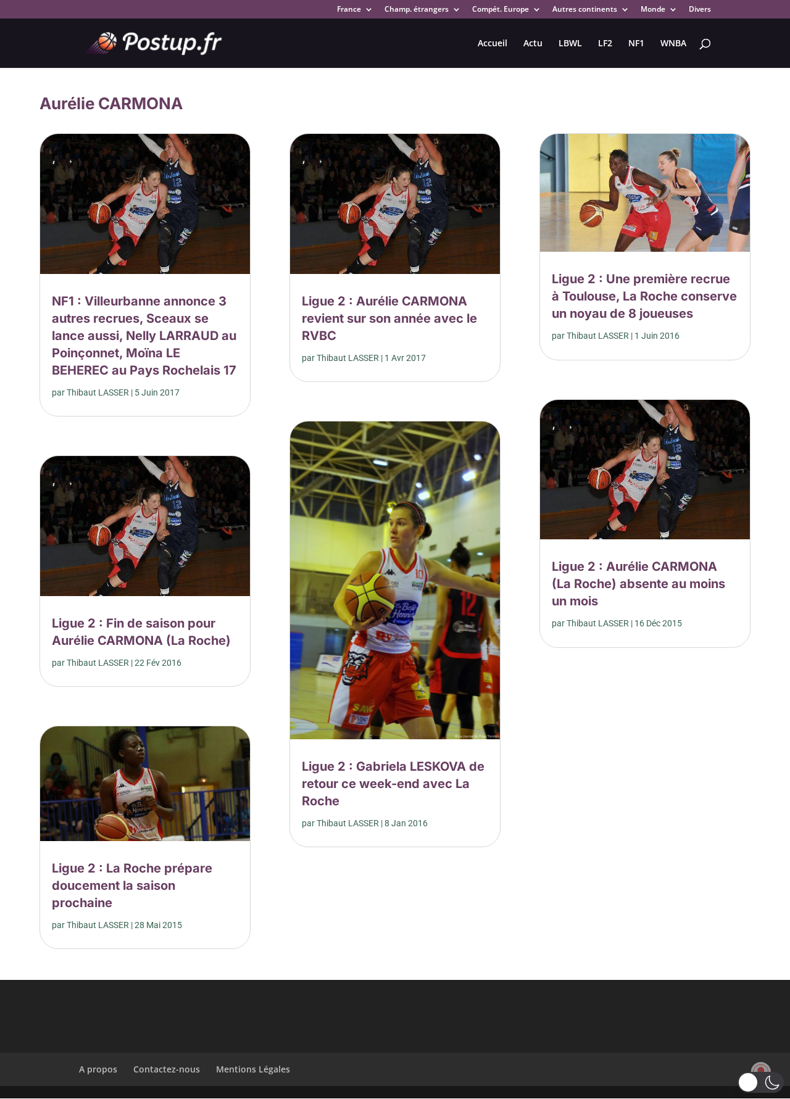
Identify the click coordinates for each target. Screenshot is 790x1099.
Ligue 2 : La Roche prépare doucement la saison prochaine (132, 885)
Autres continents (584, 10)
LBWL (570, 44)
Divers (700, 10)
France (349, 10)
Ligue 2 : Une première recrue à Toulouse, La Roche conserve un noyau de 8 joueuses (644, 296)
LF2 (605, 44)
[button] (761, 1082)
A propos (98, 1069)
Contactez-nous (166, 1069)
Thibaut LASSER (98, 392)
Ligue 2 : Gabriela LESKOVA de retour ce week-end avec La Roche (393, 783)
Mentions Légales (253, 1069)
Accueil (492, 44)
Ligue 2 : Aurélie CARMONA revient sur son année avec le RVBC (389, 318)
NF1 (636, 44)
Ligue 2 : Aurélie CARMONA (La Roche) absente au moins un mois (638, 583)
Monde (653, 10)
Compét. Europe (500, 10)
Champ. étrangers (417, 10)
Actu (533, 44)
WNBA (673, 44)
